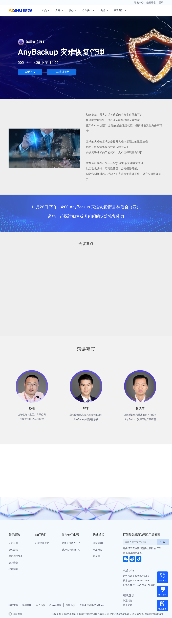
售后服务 (162, 608)
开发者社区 (99, 543)
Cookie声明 (55, 605)
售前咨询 (162, 594)
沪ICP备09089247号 (121, 614)
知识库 (96, 556)
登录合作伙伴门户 (71, 543)
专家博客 (97, 549)
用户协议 (40, 605)
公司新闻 (13, 543)
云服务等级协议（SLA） (92, 605)
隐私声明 (13, 605)
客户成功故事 (16, 556)
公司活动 (13, 549)
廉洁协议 (70, 605)
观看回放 (30, 72)
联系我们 (13, 568)
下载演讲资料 (62, 72)
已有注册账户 (42, 543)
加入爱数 (13, 562)
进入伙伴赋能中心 (71, 549)
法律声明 (27, 605)
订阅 (162, 541)
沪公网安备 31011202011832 (147, 614)
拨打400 (162, 580)
